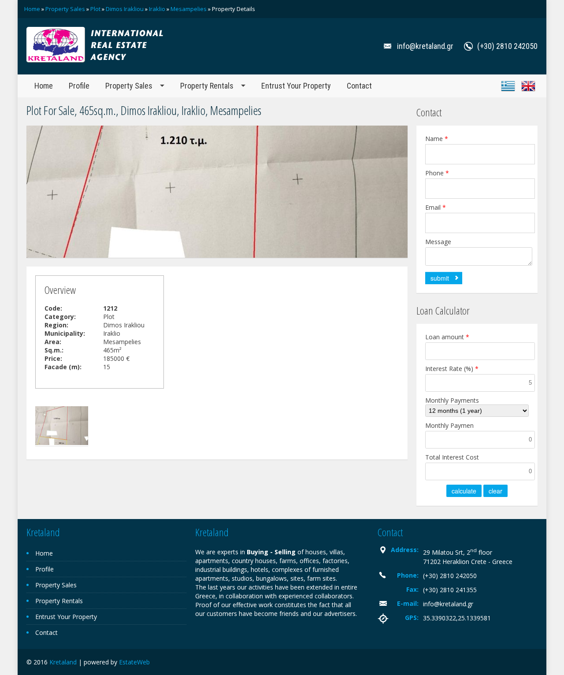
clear (495, 490)
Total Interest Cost (452, 457)
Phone (437, 173)
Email (435, 207)
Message (438, 241)
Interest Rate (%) (452, 368)
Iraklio (157, 9)
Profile (79, 85)
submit (439, 278)
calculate (464, 490)
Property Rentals (207, 85)
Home (32, 9)
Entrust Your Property (296, 85)
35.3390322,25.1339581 (457, 618)
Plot (95, 9)
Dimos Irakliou (125, 9)
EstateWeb (134, 662)
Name (436, 138)
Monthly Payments (452, 400)
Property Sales (65, 9)
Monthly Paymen (449, 425)
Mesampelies (189, 9)
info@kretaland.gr (448, 604)
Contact (359, 85)
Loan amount (447, 337)
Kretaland (63, 662)
